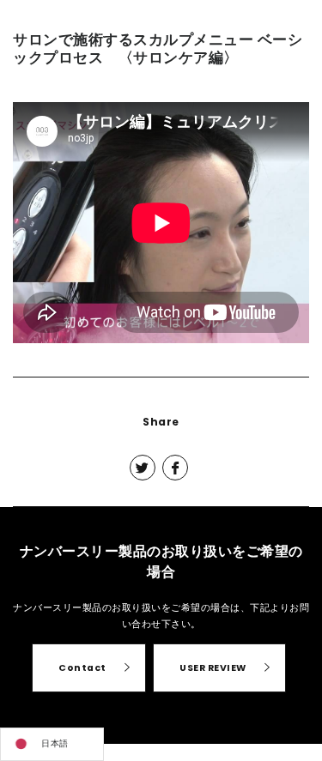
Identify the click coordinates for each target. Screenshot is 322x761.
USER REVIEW (212, 667)
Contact (82, 667)
